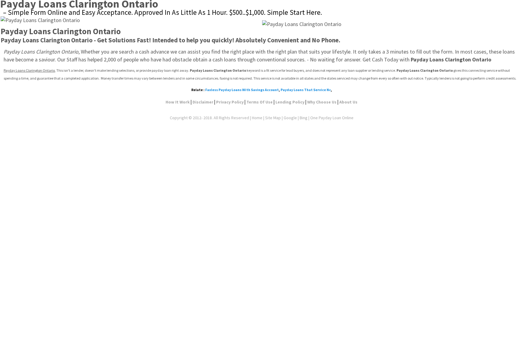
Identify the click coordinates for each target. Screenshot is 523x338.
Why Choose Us (322, 102)
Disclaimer (202, 102)
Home (257, 117)
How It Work (178, 102)
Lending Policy (289, 102)
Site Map (273, 117)
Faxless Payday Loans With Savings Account (242, 89)
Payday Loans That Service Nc (306, 89)
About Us (348, 102)
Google (290, 117)
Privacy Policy (230, 102)
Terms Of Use (259, 102)
